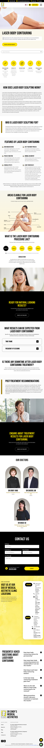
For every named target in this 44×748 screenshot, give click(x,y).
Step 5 (38, 248)
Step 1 (6, 248)
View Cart (34, 1)
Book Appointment (9, 44)
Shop (2, 732)
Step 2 (14, 248)
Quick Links (4, 722)
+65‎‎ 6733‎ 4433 (13, 729)
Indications (4, 53)
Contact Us (3, 734)
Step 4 (30, 248)
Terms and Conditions (33, 745)
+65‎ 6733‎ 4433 (12, 1)
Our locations (14, 722)
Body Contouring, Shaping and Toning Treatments (15, 390)
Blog (2, 729)
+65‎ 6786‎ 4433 (37, 626)
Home (2, 724)
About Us (3, 727)
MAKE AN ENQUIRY (22, 315)
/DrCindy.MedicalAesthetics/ (24, 1)
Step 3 (22, 248)
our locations (5, 581)
